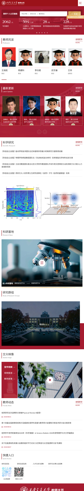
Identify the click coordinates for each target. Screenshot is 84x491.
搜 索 (75, 14)
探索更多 (42, 262)
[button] (39, 132)
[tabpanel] (12, 23)
